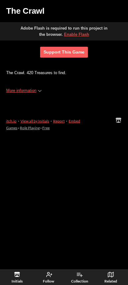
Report (59, 121)
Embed (74, 121)
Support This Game (64, 52)
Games (11, 128)
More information (21, 90)
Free (46, 128)
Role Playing (30, 128)
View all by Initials (35, 121)
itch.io (11, 121)
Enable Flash (76, 34)
